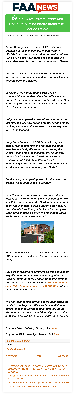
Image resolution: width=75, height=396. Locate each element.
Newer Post (12, 355)
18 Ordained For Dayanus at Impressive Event (32, 386)
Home (38, 355)
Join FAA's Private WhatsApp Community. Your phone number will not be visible (37, 24)
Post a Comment (16, 349)
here (54, 328)
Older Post (63, 355)
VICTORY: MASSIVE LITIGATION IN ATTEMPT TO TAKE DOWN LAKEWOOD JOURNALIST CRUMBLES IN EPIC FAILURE (37, 369)
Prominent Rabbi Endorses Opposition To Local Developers (38, 382)
